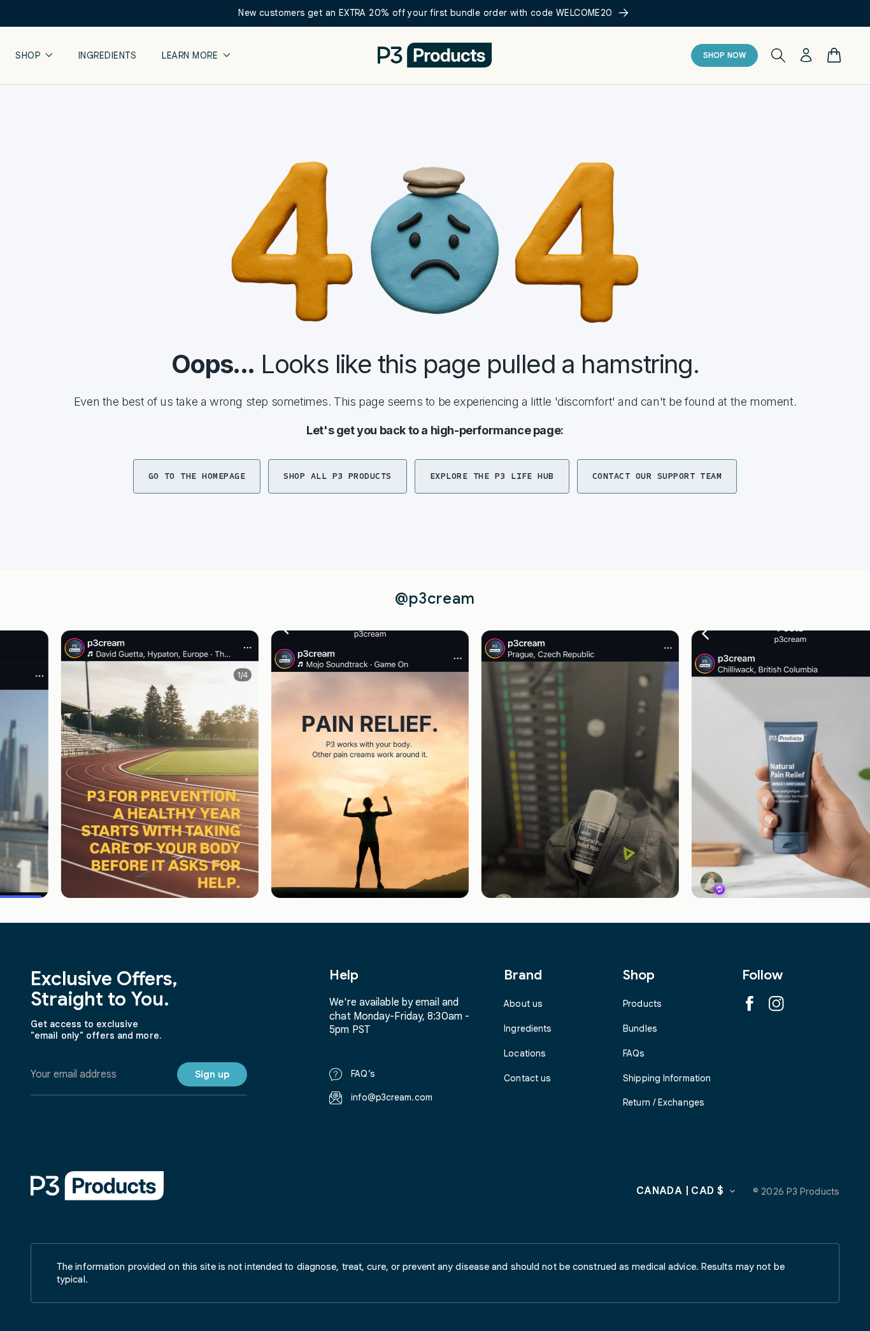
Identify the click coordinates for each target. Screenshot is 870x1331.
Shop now (724, 55)
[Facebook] (749, 1003)
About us (523, 1003)
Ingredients (527, 1028)
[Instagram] (776, 1003)
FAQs (633, 1053)
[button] (34, 55)
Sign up (212, 1074)
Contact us (527, 1078)
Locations (524, 1053)
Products (642, 1003)
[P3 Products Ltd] (97, 1185)
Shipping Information (667, 1078)
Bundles (640, 1028)
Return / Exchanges (663, 1102)
